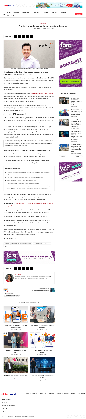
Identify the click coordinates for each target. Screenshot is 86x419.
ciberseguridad (38, 243)
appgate (7, 243)
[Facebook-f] (68, 416)
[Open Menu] (4, 14)
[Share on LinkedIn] (23, 36)
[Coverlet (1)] (70, 41)
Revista (63, 13)
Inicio (9, 13)
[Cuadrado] (70, 163)
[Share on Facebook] (15, 36)
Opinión (36, 13)
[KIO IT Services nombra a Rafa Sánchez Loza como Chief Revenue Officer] (64, 100)
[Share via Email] (31, 36)
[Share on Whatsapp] (27, 36)
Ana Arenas (37, 28)
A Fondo (45, 13)
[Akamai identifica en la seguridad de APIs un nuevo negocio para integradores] (64, 112)
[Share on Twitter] (19, 36)
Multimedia (10, 15)
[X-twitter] (71, 416)
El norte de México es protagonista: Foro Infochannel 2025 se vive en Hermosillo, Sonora (76, 148)
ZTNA (6, 246)
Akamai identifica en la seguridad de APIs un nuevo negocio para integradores (76, 112)
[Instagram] (23, 5)
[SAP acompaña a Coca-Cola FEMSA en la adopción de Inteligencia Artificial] (42, 314)
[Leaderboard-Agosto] (59, 3)
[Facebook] (17, 5)
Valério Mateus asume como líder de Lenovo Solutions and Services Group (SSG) (27, 188)
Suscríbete (78, 14)
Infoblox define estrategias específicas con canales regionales (23, 183)
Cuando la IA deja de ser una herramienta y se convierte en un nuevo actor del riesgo (28, 186)
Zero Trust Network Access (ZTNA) (42, 93)
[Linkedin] (27, 5)
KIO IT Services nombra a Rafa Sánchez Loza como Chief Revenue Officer (76, 101)
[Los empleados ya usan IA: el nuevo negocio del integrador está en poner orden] (42, 340)
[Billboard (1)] (29, 252)
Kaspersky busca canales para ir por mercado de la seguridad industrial (25, 177)
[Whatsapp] (33, 5)
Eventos (54, 13)
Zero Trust (47, 243)
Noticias (16, 13)
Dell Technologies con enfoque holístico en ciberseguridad (22, 180)
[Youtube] (30, 5)
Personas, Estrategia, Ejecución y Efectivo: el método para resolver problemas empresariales (76, 123)
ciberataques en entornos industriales (21, 243)
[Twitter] (20, 5)
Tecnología (26, 13)
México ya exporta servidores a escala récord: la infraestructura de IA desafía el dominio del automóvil (76, 135)
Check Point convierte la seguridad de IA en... (16, 375)
